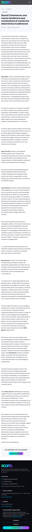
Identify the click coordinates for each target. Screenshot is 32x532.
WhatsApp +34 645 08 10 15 (10, 484)
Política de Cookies (17, 516)
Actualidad (8, 9)
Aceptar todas (16, 527)
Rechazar (16, 524)
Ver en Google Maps (6, 497)
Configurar (16, 520)
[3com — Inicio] (6, 2)
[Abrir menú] (29, 2)
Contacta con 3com (16, 453)
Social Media (5, 12)
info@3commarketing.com (10, 479)
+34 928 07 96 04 (7, 481)
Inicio (2, 9)
